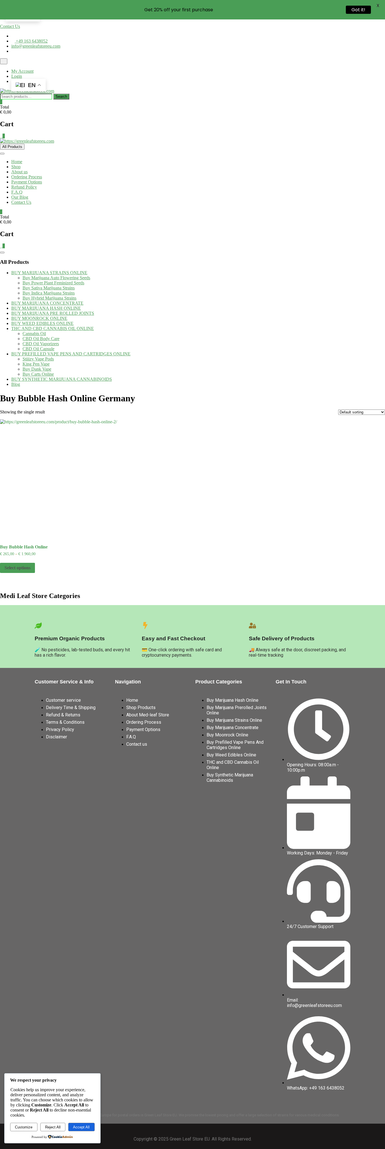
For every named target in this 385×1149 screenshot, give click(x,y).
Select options (17, 567)
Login (16, 76)
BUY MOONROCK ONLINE (39, 318)
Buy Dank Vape (37, 369)
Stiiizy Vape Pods (38, 359)
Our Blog (19, 197)
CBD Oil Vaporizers (41, 343)
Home (16, 161)
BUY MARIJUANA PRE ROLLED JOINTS (52, 313)
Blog (15, 384)
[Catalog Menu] (2, 252)
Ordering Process (26, 176)
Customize (23, 1127)
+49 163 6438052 (31, 41)
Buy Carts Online (38, 374)
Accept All (81, 1127)
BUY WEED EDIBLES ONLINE (42, 323)
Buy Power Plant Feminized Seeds (53, 282)
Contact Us (10, 26)
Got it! (358, 9)
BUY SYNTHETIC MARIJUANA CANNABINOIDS (61, 379)
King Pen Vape (36, 364)
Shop (16, 166)
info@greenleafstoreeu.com (35, 46)
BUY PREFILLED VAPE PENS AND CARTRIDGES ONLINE (70, 353)
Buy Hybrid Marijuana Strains (49, 298)
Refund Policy (24, 187)
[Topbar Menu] (3, 61)
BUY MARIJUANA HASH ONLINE (46, 308)
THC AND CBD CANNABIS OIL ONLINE (52, 328)
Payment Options (26, 182)
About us (19, 171)
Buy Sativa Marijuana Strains (49, 287)
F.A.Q (17, 192)
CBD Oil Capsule (38, 348)
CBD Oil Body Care (41, 338)
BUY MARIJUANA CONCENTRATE (47, 303)
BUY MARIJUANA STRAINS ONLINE (49, 272)
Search (61, 96)
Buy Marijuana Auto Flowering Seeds (56, 277)
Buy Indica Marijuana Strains (49, 293)
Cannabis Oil (34, 333)
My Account (22, 71)
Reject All (53, 1127)
